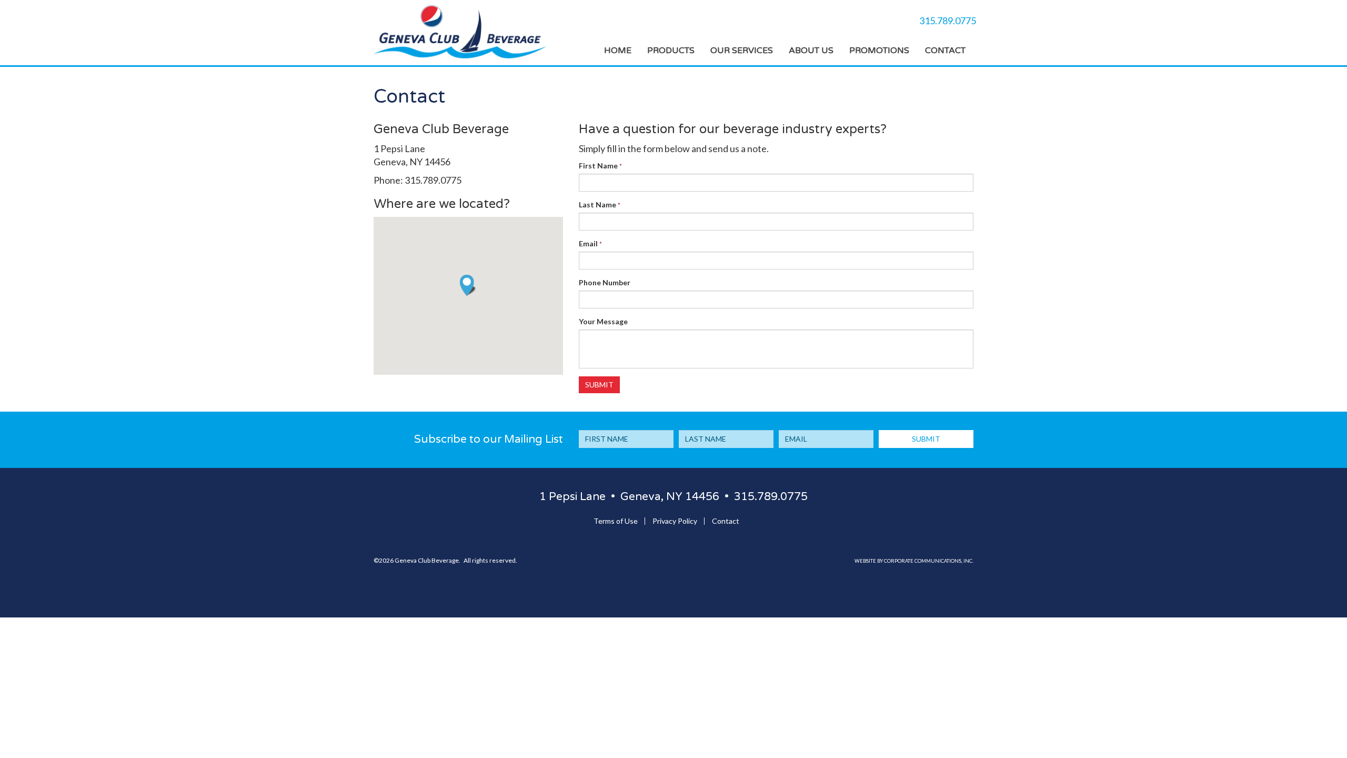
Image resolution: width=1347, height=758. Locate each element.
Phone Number (604, 282)
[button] (468, 285)
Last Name (599, 204)
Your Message (603, 321)
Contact (945, 50)
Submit (599, 384)
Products (671, 50)
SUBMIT (926, 438)
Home (617, 50)
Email (590, 243)
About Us (811, 50)
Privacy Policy (674, 520)
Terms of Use (616, 520)
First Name (600, 165)
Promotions (879, 50)
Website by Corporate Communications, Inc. (914, 561)
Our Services (741, 50)
